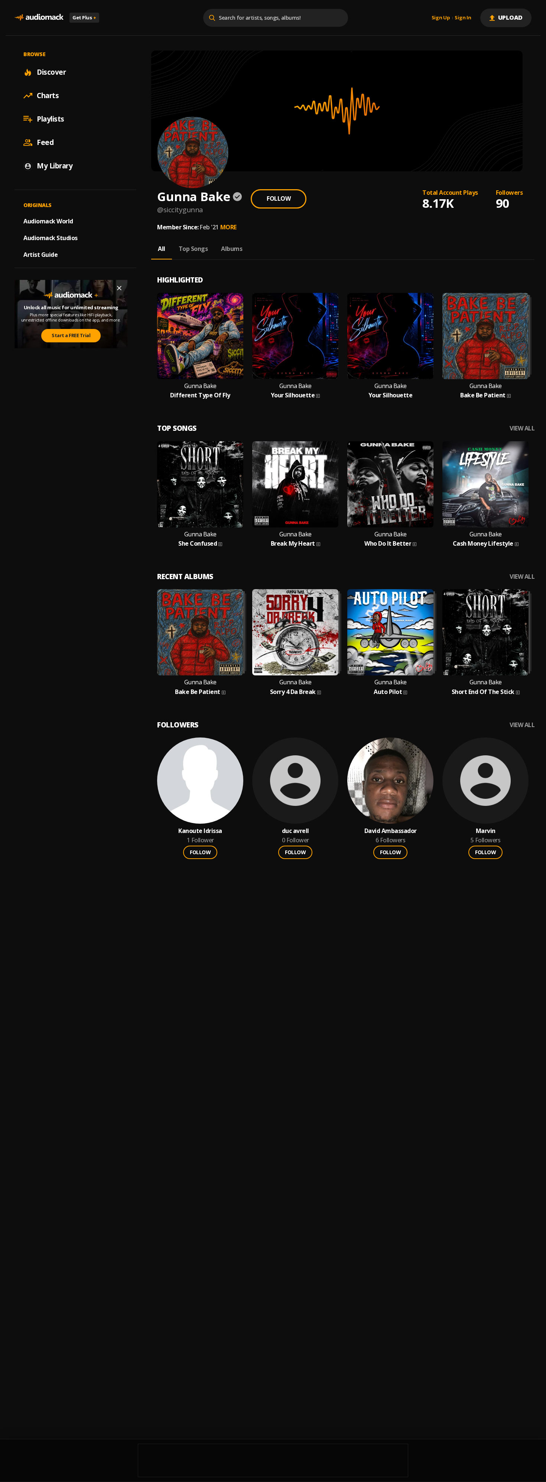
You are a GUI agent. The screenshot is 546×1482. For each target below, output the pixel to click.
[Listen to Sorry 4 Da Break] (295, 632)
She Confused (197, 544)
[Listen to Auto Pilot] (390, 632)
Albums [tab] (231, 249)
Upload (510, 17)
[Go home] (39, 17)
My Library (54, 166)
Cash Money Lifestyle (483, 544)
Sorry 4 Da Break (293, 692)
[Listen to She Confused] (200, 484)
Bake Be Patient (483, 395)
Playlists (50, 119)
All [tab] (161, 249)
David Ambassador (390, 831)
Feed (45, 142)
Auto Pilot (388, 692)
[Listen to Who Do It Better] (390, 484)
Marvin (485, 831)
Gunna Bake (200, 386)
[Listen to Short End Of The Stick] (485, 632)
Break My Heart (293, 544)
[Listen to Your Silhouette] (295, 336)
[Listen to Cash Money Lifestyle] (485, 484)
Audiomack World (48, 221)
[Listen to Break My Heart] (295, 484)
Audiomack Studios (50, 238)
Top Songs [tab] (193, 249)
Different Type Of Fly (200, 395)
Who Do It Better (387, 544)
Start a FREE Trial (71, 335)
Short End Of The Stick (483, 692)
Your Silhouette (293, 395)
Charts (48, 95)
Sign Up (441, 18)
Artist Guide (40, 255)
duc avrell (295, 831)
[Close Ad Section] (119, 288)
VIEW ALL (522, 428)
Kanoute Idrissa (200, 831)
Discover (51, 72)
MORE (228, 227)
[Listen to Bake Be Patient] (485, 336)
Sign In (463, 18)
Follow (278, 198)
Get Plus (84, 17)
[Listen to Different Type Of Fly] (200, 336)
